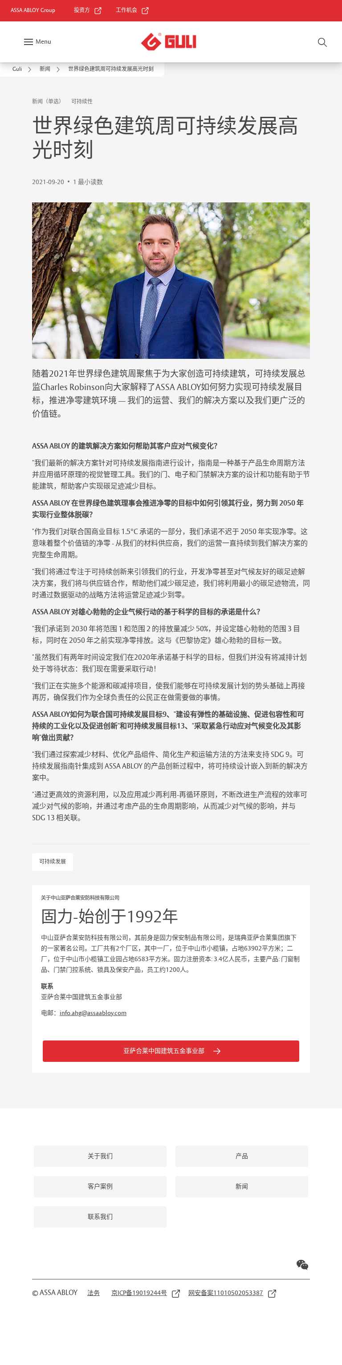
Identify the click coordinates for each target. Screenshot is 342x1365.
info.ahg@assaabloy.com (93, 1013)
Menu (43, 42)
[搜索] (323, 42)
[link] (88, 10)
